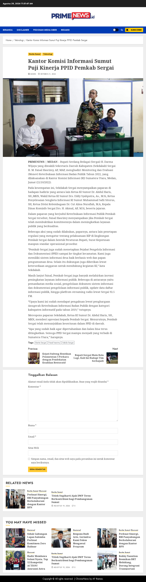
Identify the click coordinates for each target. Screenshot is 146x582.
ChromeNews (82, 578)
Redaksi (65, 29)
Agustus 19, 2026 (62, 506)
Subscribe (136, 29)
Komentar (34, 386)
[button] (122, 30)
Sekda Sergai (68, 342)
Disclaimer (23, 29)
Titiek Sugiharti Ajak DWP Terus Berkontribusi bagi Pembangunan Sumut (71, 499)
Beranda (8, 29)
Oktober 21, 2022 (48, 74)
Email (32, 436)
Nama (32, 425)
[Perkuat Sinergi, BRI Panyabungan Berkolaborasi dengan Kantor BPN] (15, 499)
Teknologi (47, 54)
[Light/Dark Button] (116, 29)
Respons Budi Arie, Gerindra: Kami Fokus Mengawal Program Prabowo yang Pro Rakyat (82, 543)
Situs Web (33, 447)
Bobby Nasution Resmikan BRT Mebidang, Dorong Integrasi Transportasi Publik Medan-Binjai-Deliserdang (129, 567)
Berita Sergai (41, 342)
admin (33, 74)
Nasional (31, 530)
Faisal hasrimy (54, 342)
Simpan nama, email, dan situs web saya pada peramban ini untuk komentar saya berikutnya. (73, 460)
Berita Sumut (34, 54)
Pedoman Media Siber (45, 29)
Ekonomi (42, 491)
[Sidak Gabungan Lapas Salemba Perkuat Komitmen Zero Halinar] (15, 538)
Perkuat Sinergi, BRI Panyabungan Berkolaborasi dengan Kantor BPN (37, 501)
